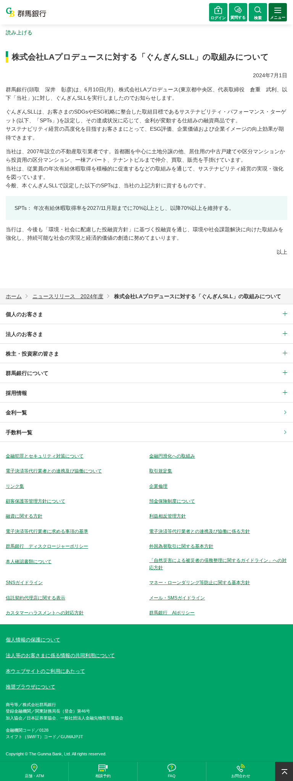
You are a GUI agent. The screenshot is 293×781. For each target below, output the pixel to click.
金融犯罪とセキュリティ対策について (45, 456)
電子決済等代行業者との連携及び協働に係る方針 (199, 531)
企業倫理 (158, 486)
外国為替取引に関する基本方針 (181, 546)
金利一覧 (16, 412)
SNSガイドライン (24, 582)
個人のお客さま (24, 314)
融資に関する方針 (24, 516)
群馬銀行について (27, 373)
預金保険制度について (172, 501)
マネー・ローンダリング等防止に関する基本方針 (199, 582)
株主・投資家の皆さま (32, 354)
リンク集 (15, 486)
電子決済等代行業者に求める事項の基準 (47, 531)
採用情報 (16, 393)
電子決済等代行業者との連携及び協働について (54, 471)
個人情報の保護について (33, 640)
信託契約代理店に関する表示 (35, 598)
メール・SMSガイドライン (177, 598)
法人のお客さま (24, 334)
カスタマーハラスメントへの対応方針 (45, 612)
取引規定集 (160, 471)
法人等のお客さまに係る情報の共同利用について (60, 655)
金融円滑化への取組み (172, 456)
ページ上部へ (284, 771)
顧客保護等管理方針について (35, 501)
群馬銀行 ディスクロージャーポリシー (47, 546)
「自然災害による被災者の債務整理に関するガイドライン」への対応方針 (218, 564)
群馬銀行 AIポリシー (172, 612)
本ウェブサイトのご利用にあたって (45, 671)
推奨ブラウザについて (30, 687)
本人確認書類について (29, 561)
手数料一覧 (19, 432)
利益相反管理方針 (167, 516)
